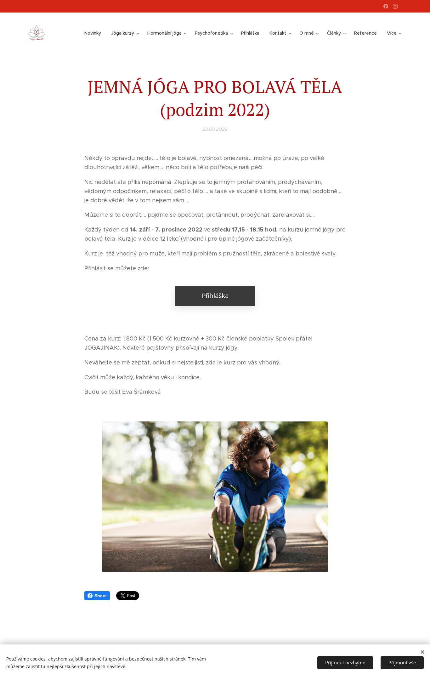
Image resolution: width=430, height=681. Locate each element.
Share (100, 595)
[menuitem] (94, 33)
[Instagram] (395, 6)
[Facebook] (386, 6)
